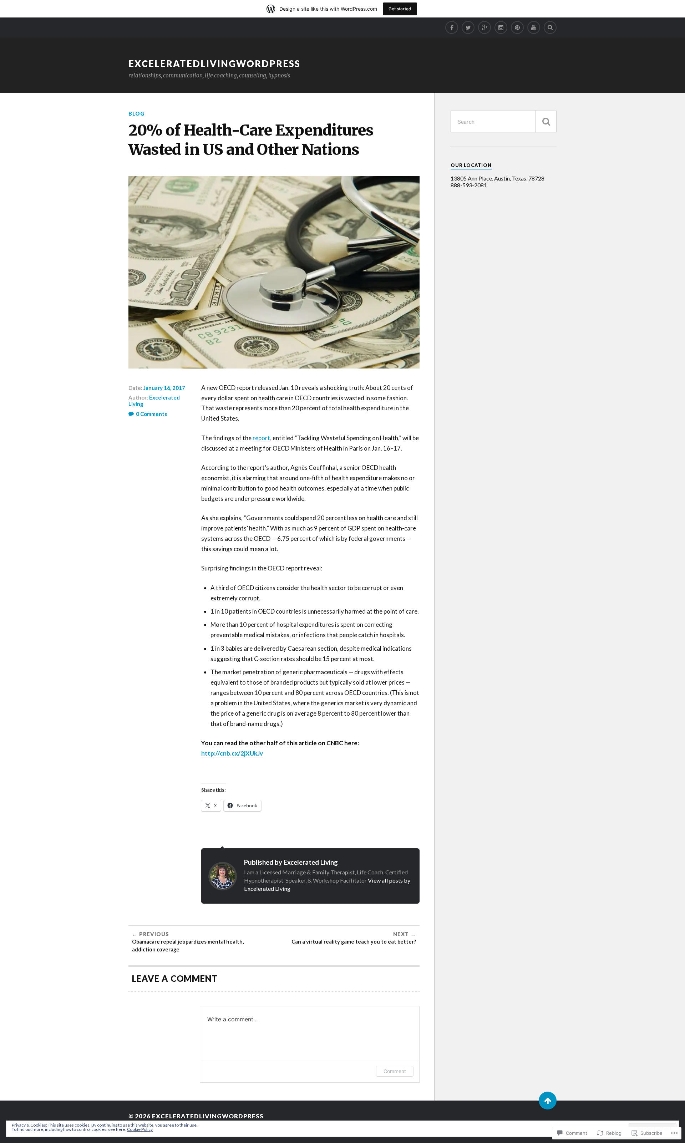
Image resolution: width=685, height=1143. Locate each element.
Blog (136, 114)
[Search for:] (504, 121)
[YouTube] (533, 27)
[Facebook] (451, 27)
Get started (400, 8)
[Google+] (484, 27)
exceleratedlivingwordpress (214, 63)
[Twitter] (468, 27)
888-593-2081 (469, 185)
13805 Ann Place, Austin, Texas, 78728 (497, 178)
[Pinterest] (517, 27)
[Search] (550, 27)
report (261, 438)
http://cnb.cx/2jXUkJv (232, 753)
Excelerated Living (154, 400)
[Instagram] (500, 27)
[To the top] (548, 1100)
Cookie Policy (140, 1129)
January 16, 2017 (164, 388)
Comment (395, 1071)
